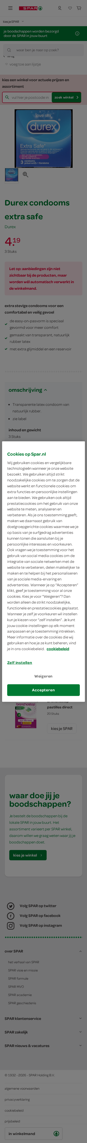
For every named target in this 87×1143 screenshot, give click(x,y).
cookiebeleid (58, 648)
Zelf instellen (19, 662)
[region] (43, 571)
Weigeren (43, 676)
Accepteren (43, 689)
